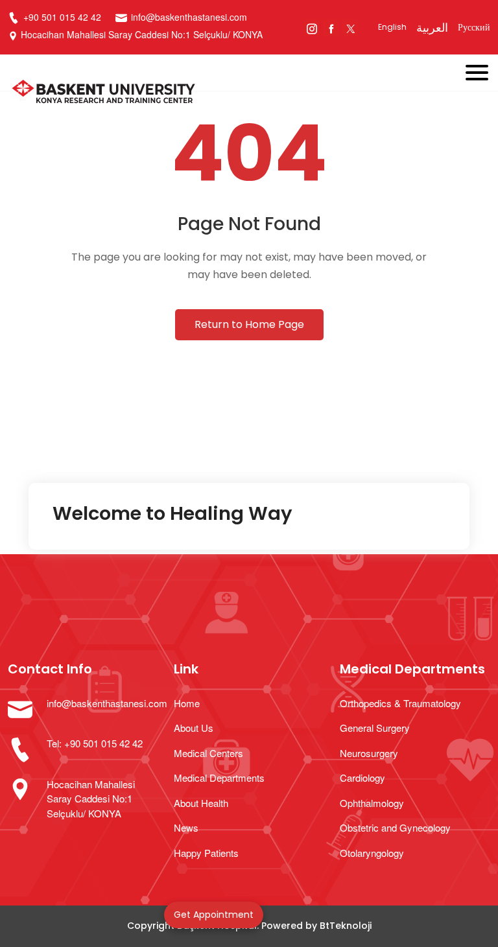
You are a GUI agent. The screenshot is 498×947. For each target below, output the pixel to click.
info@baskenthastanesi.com (189, 16)
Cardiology (362, 777)
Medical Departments (219, 777)
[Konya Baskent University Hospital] (201, 93)
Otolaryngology (372, 852)
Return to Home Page (249, 324)
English (392, 26)
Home (187, 703)
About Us (193, 727)
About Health (201, 803)
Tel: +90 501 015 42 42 (95, 743)
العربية (432, 27)
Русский (474, 27)
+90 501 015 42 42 (61, 16)
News (186, 827)
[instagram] (311, 27)
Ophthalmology (372, 803)
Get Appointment (214, 914)
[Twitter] (350, 27)
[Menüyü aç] (482, 69)
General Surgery (375, 727)
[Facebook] (331, 27)
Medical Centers (208, 753)
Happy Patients (206, 852)
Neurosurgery (369, 753)
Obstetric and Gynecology (395, 827)
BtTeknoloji (346, 925)
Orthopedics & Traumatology (400, 703)
